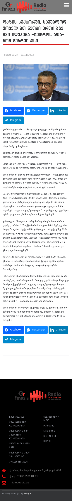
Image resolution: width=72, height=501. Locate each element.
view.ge (27, 493)
